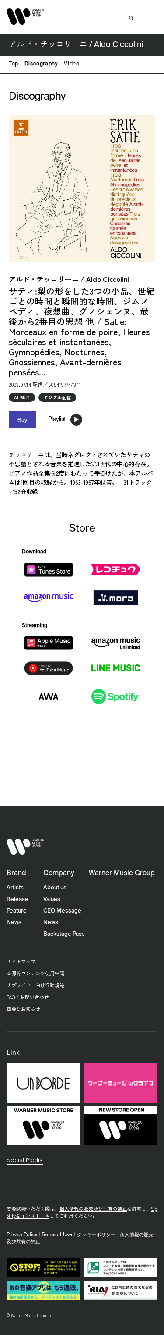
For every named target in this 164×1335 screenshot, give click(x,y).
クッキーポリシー (96, 1235)
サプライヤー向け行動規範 (35, 985)
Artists (15, 888)
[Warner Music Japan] (25, 846)
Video (71, 64)
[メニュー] (150, 18)
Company (58, 873)
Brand (16, 873)
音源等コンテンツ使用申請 (35, 973)
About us (54, 888)
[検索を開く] (131, 18)
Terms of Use (57, 1235)
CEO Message (62, 911)
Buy (22, 419)
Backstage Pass (64, 934)
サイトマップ (21, 961)
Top (13, 64)
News (14, 922)
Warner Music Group (122, 873)
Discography (41, 64)
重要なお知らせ (23, 1008)
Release (17, 899)
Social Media (25, 1159)
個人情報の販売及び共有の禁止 (93, 1208)
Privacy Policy (22, 1235)
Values (51, 899)
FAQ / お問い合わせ (28, 996)
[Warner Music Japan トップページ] (25, 16)
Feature (17, 911)
